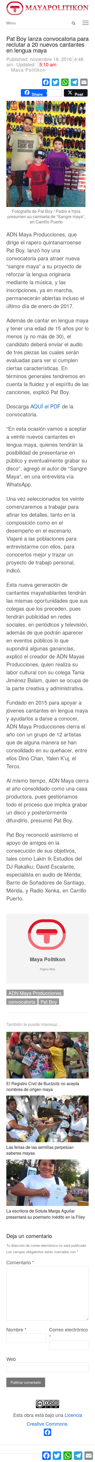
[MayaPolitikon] (47, 8)
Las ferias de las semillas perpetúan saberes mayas (40, 1150)
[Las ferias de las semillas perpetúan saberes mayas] (47, 1099)
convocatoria (21, 1001)
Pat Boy (49, 1001)
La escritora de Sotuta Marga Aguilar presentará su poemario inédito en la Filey (45, 1214)
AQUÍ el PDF (45, 406)
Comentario (20, 1262)
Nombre (16, 1329)
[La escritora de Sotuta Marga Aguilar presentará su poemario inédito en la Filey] (47, 1163)
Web (11, 1358)
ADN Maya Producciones (34, 993)
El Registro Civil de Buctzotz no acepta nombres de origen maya (42, 1086)
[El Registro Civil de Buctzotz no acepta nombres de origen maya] (47, 1036)
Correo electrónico (68, 1333)
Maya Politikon (47, 959)
